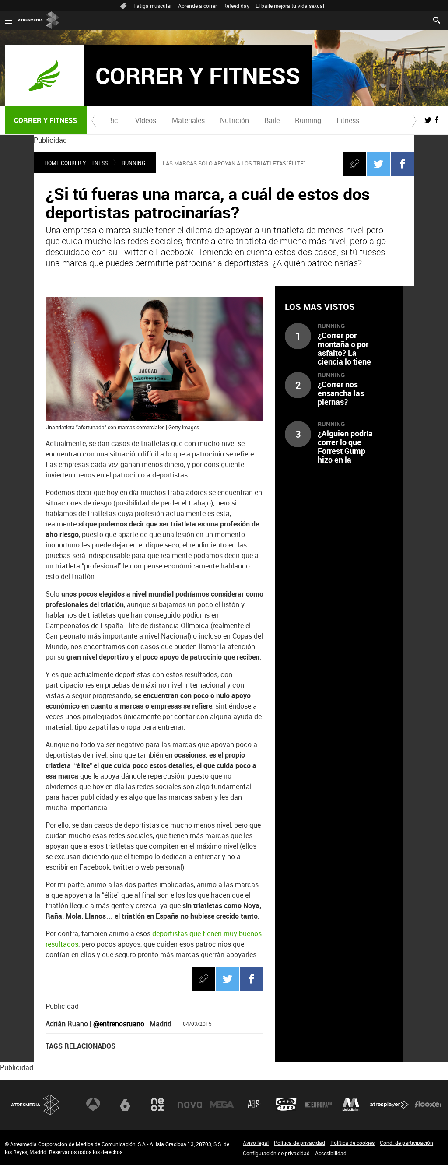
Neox (157, 1104)
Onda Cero (286, 1104)
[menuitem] (114, 120)
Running (308, 120)
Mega (222, 1104)
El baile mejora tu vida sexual (290, 5)
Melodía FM (351, 1104)
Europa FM (318, 1104)
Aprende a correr (197, 5)
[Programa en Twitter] (427, 119)
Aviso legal (256, 1142)
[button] (94, 120)
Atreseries (254, 1104)
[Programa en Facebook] (436, 119)
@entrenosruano (118, 1023)
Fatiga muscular (152, 5)
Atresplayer (389, 1104)
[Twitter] (378, 163)
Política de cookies (352, 1142)
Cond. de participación (406, 1142)
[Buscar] (437, 19)
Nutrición (234, 120)
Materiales (188, 120)
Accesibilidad (330, 1153)
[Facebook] (402, 163)
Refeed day (236, 5)
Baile (272, 120)
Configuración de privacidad (276, 1153)
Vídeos (145, 120)
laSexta (125, 1104)
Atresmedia (35, 1104)
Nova (190, 1104)
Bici (114, 120)
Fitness (347, 120)
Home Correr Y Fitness (76, 162)
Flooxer (428, 1104)
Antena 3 (93, 1104)
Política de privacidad (299, 1142)
